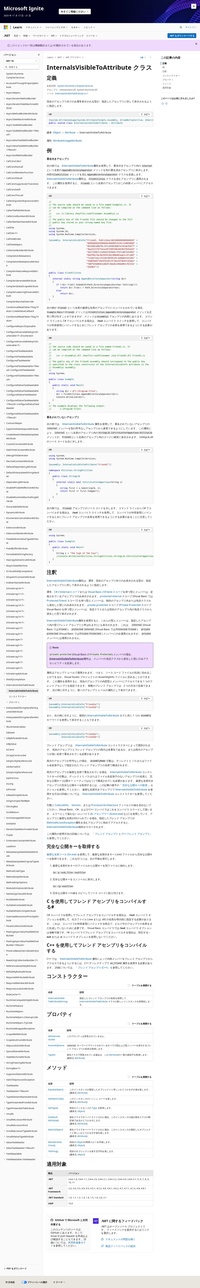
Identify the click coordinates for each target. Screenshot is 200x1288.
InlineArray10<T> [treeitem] (15, 588)
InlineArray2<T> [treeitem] (14, 628)
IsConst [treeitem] (10, 749)
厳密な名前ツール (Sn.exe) (62, 854)
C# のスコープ (67, 592)
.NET (59, 57)
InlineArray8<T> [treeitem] (14, 662)
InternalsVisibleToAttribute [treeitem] (23, 690)
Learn (50, 57)
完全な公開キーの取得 (134, 785)
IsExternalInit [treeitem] (13, 766)
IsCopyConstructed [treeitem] (16, 755)
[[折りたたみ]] (39, 54)
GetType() (53, 1107)
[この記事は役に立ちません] (166, 103)
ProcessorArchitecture (104, 805)
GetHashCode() (56, 1098)
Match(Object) (55, 1129)
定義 (164, 63)
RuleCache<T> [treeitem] (13, 994)
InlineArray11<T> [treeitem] (15, 593)
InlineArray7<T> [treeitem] (14, 656)
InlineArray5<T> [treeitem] (14, 645)
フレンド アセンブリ (106, 833)
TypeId (51, 1054)
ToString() (53, 1151)
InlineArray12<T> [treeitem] (15, 599)
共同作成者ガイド (68, 1244)
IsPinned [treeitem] (10, 789)
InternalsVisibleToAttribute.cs (70, 93)
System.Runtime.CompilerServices (75, 85)
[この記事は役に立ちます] (163, 103)
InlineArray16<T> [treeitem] (15, 622)
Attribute (70, 132)
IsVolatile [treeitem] (11, 823)
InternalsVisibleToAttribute (77, 165)
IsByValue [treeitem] (11, 743)
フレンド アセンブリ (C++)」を (95, 967)
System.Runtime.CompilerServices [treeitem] (15, 75)
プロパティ (167, 79)
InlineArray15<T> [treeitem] (15, 616)
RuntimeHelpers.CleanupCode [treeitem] (22, 1017)
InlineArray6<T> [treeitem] (14, 650)
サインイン (190, 27)
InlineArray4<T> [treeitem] (14, 639)
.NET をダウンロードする (182, 35)
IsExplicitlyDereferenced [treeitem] (19, 760)
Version (76, 805)
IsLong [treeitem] (9, 783)
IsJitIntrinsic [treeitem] (12, 778)
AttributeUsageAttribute (67, 140)
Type (94, 1107)
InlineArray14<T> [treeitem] (15, 611)
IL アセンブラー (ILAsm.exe (106, 814)
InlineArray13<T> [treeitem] (15, 605)
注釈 (164, 71)
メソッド (166, 83)
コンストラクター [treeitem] (17, 696)
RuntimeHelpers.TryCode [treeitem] (19, 1022)
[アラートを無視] (193, 6)
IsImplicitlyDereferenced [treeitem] (19, 772)
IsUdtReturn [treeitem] (12, 812)
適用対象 (166, 87)
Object (57, 132)
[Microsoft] (6, 27)
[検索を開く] (181, 27)
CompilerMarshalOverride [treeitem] (20, 301)
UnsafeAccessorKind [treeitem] (17, 1125)
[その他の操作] (150, 57)
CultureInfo (61, 805)
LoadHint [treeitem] (11, 846)
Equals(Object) (55, 1089)
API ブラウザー (73, 57)
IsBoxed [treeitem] (10, 732)
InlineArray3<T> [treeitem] (14, 633)
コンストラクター (171, 75)
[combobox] (21, 60)
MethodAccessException (61, 822)
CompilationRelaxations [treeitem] (18, 255)
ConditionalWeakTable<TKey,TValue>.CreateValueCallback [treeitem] (22, 309)
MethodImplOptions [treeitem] (17, 882)
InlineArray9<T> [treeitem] (14, 668)
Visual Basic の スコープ (105, 592)
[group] (100, 122)
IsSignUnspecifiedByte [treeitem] (18, 800)
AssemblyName (56, 1045)
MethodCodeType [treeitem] (15, 870)
